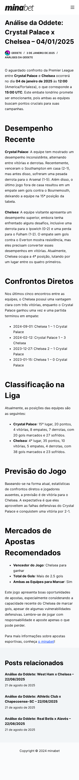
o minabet (46, 641)
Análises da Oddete (19, 57)
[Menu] (72, 7)
